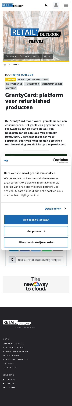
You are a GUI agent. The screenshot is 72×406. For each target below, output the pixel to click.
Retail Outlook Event (13, 347)
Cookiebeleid (9, 367)
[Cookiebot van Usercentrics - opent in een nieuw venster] (52, 160)
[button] (46, 5)
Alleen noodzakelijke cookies (36, 242)
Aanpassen (34, 230)
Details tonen (53, 208)
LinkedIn (10, 379)
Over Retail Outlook (13, 343)
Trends (15, 64)
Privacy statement (11, 355)
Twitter (10, 383)
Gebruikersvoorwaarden (15, 359)
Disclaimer (8, 363)
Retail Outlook (23, 74)
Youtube (10, 387)
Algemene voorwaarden (15, 351)
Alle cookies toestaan (36, 219)
